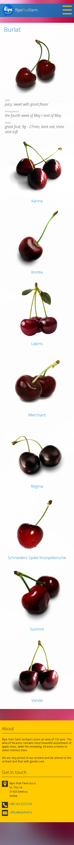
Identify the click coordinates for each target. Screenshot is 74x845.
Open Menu (67, 10)
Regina (37, 486)
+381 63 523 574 (20, 804)
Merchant (37, 415)
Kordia (37, 272)
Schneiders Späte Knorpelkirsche (37, 557)
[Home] (8, 10)
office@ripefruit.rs (21, 812)
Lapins (37, 343)
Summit (37, 629)
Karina (37, 200)
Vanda (37, 700)
